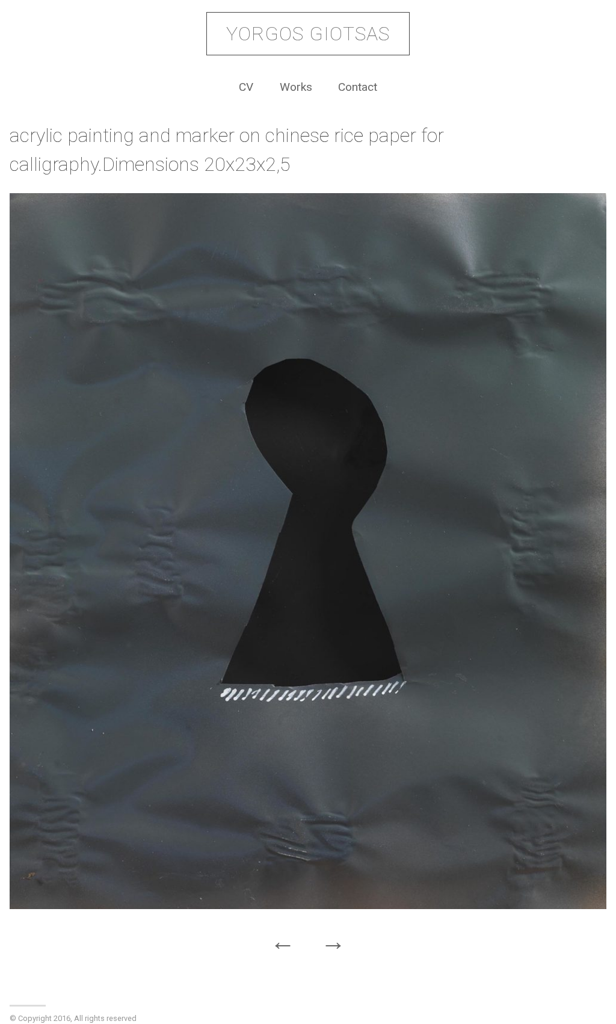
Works (296, 87)
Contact (357, 87)
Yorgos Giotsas (308, 33)
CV (246, 87)
